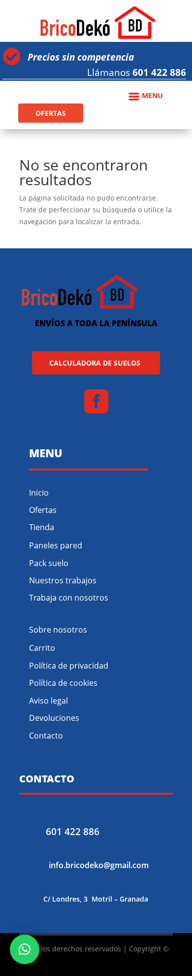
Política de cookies (63, 682)
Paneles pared (55, 545)
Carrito (42, 647)
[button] (24, 949)
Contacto (46, 735)
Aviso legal (48, 700)
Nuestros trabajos (62, 580)
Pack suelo (48, 563)
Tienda (41, 527)
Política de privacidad (68, 665)
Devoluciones (54, 717)
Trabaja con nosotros (68, 597)
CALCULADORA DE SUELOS (94, 363)
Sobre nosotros (58, 629)
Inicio (39, 492)
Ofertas (43, 510)
